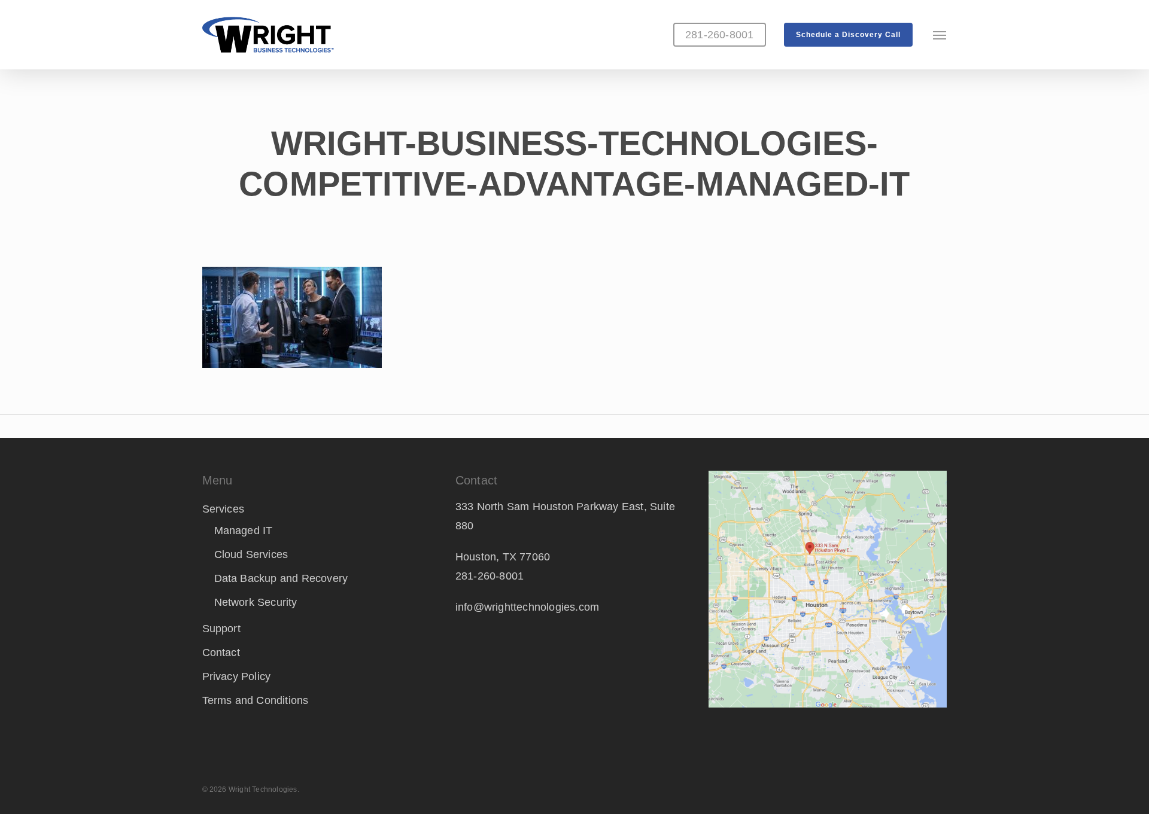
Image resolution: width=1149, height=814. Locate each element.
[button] (940, 35)
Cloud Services (251, 554)
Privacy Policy (236, 676)
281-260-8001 (489, 576)
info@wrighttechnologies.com (527, 607)
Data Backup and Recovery (281, 578)
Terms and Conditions (255, 700)
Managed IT (243, 530)
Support (221, 629)
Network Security (255, 602)
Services (223, 509)
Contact (221, 652)
